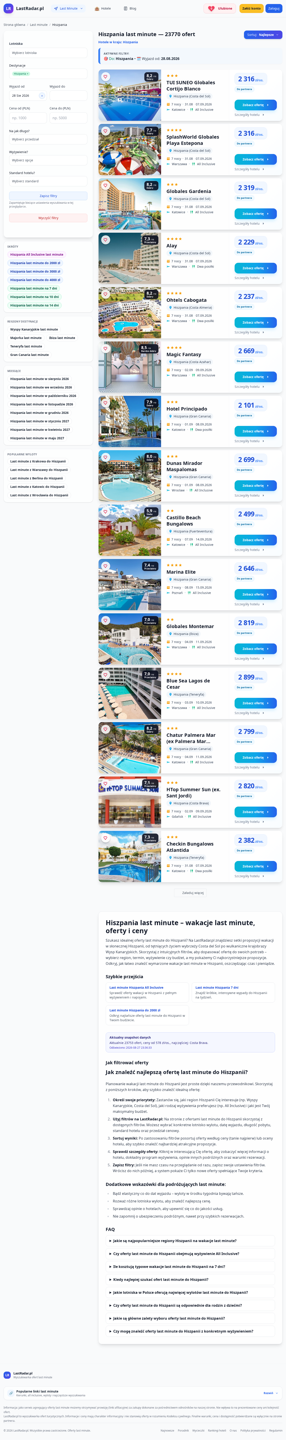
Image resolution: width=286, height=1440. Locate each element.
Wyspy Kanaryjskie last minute (34, 329)
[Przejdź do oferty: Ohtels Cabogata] (190, 312)
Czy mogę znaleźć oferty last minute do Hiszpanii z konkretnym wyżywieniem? (183, 1331)
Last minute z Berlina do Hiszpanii (36, 478)
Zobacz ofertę (253, 105)
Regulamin (275, 1430)
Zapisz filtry (48, 196)
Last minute (39, 25)
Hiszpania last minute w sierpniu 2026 (39, 379)
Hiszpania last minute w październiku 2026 (43, 396)
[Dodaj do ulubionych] (105, 76)
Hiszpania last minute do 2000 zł (35, 263)
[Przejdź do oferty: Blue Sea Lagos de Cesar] (190, 693)
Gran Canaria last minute (29, 355)
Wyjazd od (17, 86)
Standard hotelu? (22, 173)
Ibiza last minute (62, 338)
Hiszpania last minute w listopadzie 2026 (41, 404)
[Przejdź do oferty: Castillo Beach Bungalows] (190, 530)
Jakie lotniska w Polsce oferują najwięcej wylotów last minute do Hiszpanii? (180, 1292)
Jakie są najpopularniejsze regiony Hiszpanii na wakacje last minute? (175, 1240)
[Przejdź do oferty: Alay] (190, 258)
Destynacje (17, 65)
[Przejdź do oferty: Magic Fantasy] (190, 367)
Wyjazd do (57, 86)
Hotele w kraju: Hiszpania (118, 42)
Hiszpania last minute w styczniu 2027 (39, 421)
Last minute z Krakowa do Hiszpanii (38, 461)
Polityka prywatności (253, 1430)
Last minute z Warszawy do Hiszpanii (39, 470)
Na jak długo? (19, 131)
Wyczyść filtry (48, 218)
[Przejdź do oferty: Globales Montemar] (190, 639)
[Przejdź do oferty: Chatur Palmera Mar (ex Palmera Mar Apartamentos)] (190, 747)
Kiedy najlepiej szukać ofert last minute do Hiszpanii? (160, 1279)
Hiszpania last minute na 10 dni (34, 297)
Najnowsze (167, 1430)
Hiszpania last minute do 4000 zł (35, 280)
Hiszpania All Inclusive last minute (36, 254)
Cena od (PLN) (19, 108)
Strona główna (14, 25)
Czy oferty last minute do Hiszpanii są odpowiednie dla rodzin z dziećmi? (177, 1305)
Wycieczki (198, 1430)
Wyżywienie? (18, 152)
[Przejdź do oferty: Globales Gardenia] (190, 204)
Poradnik (183, 1430)
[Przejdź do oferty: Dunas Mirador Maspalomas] (190, 475)
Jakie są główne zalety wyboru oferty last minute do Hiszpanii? (169, 1318)
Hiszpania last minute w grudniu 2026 (39, 413)
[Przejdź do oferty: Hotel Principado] (190, 421)
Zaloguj (274, 8)
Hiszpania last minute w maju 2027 (37, 438)
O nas (233, 1430)
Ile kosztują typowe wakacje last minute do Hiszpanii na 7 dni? (169, 1266)
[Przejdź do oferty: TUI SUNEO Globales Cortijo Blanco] (190, 95)
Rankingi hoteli (217, 1430)
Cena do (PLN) (60, 108)
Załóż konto (251, 8)
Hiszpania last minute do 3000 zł (35, 271)
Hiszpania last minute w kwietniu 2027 (40, 429)
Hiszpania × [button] (21, 74)
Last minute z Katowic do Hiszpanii (37, 487)
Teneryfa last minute (26, 346)
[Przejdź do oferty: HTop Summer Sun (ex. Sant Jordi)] (190, 802)
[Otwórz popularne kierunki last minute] (81, 8)
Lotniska (16, 43)
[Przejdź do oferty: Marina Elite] (190, 584)
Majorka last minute (26, 338)
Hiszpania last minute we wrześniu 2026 (41, 387)
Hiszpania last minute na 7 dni (33, 288)
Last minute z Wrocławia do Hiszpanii (39, 495)
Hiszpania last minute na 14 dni (34, 305)
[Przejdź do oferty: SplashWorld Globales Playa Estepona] (190, 149)
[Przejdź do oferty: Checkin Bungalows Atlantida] (190, 856)
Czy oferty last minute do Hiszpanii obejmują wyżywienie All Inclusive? (176, 1253)
